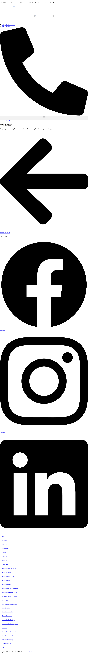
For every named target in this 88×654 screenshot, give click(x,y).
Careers (4, 552)
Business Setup (6, 580)
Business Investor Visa (8, 576)
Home (3, 536)
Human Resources (7, 616)
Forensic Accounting (7, 612)
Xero (3, 647)
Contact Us (5, 564)
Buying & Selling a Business (9, 596)
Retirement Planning (7, 639)
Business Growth (6, 572)
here (55, 3)
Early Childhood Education (9, 604)
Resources (4, 556)
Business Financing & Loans (9, 568)
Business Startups (6, 584)
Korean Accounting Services (9, 632)
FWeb (30, 652)
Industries (4, 540)
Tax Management (6, 643)
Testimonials (5, 548)
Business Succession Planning (10, 588)
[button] (44, 117)
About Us (4, 544)
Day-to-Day (5, 600)
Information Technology (8, 620)
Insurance (4, 628)
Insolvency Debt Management (10, 624)
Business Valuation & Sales (9, 592)
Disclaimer (5, 560)
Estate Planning (6, 608)
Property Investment (7, 636)
